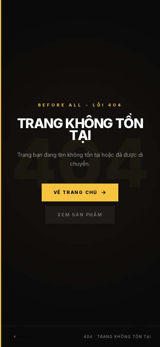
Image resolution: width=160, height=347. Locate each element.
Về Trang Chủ (76, 192)
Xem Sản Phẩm (80, 214)
